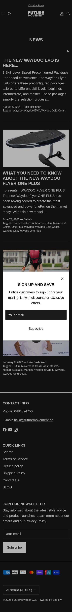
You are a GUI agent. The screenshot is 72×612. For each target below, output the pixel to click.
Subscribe (36, 328)
